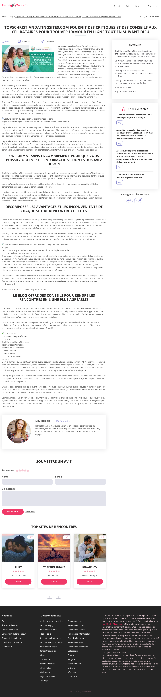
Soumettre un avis (123, 87)
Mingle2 (43, 655)
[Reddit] (128, 200)
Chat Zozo (72, 676)
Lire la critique (18, 575)
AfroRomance (46, 672)
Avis (128, 6)
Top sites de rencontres (125, 91)
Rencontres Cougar (48, 646)
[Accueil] (15, 5)
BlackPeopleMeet (47, 663)
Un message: (8, 488)
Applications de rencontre (51, 621)
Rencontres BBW (75, 642)
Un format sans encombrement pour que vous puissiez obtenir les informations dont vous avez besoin (134, 63)
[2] (19, 470)
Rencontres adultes (48, 629)
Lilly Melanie (42, 420)
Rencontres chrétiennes (50, 638)
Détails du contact (10, 629)
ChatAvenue (45, 659)
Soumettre (12, 511)
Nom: (5, 476)
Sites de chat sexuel (76, 638)
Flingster (72, 659)
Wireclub (72, 672)
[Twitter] (140, 200)
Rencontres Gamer (76, 629)
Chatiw (71, 655)
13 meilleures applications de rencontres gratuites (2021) (130, 176)
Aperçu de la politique (11, 638)
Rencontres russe (76, 621)
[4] (25, 470)
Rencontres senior (48, 651)
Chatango (44, 680)
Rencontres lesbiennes (78, 646)
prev (49, 597)
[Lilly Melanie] (19, 431)
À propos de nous (10, 625)
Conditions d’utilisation (12, 642)
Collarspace (73, 651)
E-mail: (58, 476)
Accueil (117, 6)
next (58, 597)
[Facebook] (134, 200)
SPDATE (71, 668)
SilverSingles (45, 668)
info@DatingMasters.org (113, 624)
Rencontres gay (46, 625)
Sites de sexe (45, 634)
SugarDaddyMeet (47, 676)
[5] (28, 470)
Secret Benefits (74, 663)
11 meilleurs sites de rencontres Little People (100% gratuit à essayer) (134, 116)
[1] (17, 470)
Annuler (30, 511)
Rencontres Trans (76, 625)
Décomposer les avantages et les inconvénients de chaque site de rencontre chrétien (134, 73)
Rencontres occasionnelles (51, 642)
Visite (18, 581)
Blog (137, 6)
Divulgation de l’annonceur (14, 634)
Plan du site (7, 646)
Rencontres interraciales (79, 634)
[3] (22, 470)
